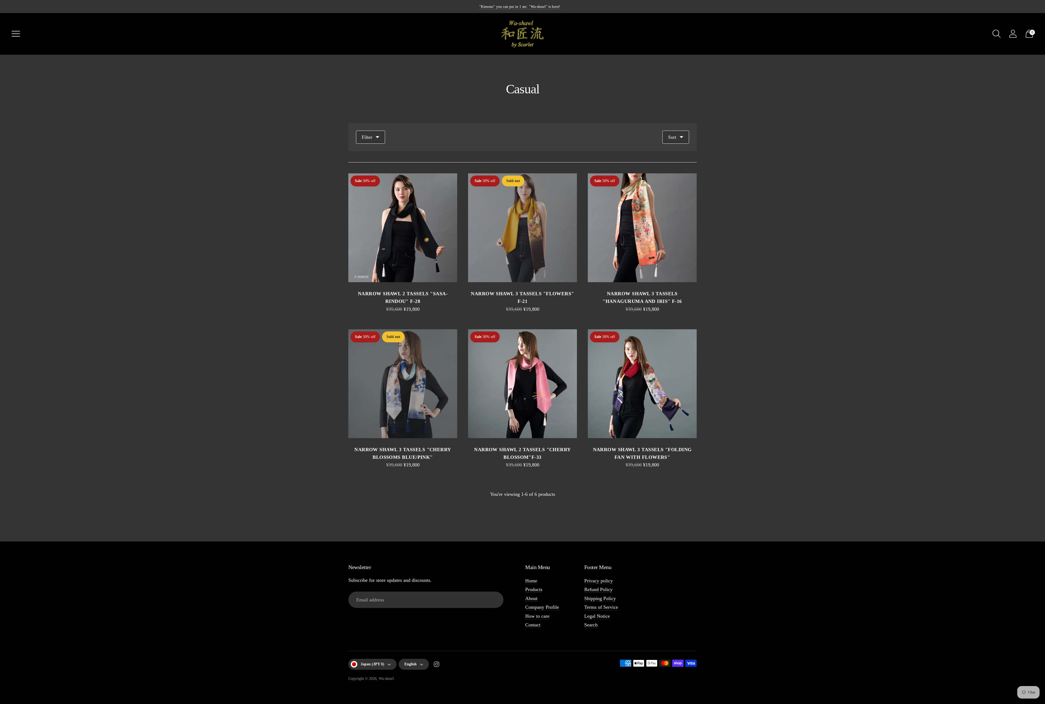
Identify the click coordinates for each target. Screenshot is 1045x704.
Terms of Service (601, 607)
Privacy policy (598, 580)
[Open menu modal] (15, 33)
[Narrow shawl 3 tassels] (522, 227)
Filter (367, 137)
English (410, 664)
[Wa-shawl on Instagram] (436, 665)
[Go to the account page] (1013, 33)
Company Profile (542, 607)
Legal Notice (597, 616)
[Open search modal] (996, 33)
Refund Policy (598, 589)
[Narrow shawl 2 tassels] (402, 227)
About (531, 598)
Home (531, 580)
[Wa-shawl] (522, 34)
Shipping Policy (600, 598)
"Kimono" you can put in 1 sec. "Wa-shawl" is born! (519, 7)
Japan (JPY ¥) (372, 664)
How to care (537, 616)
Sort (672, 137)
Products (533, 589)
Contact (532, 625)
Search (591, 625)
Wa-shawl (386, 679)
